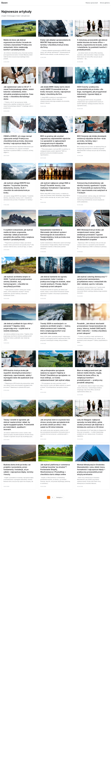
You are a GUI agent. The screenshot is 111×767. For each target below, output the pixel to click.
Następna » (59, 497)
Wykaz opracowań (92, 3)
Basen (4, 2)
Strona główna (105, 3)
